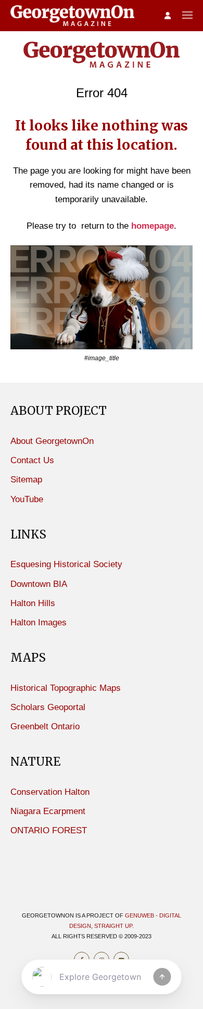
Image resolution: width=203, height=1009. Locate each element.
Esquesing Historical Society (66, 564)
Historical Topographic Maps (65, 688)
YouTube (26, 499)
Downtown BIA (38, 584)
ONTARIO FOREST (48, 830)
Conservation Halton (50, 792)
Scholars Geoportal (47, 707)
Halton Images (38, 622)
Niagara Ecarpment (47, 811)
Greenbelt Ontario (45, 726)
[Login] (167, 16)
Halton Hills (32, 603)
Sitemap (26, 479)
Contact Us (32, 460)
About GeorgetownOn (52, 441)
